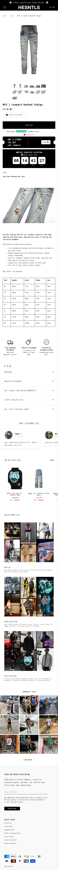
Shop (11, 16)
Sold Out (29, 125)
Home (4, 16)
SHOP (52, 460)
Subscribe (12, 809)
